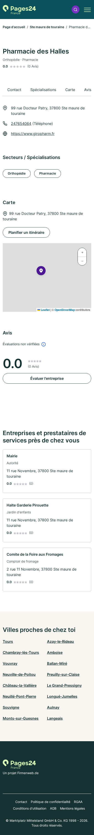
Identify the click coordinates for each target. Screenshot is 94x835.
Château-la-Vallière (20, 685)
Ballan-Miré (57, 663)
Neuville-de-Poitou (19, 674)
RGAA (78, 802)
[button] (75, 9)
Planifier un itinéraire (26, 232)
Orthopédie (17, 173)
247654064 (21, 123)
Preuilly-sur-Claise (63, 674)
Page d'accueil (14, 27)
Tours (8, 641)
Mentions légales (72, 808)
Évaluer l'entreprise (47, 378)
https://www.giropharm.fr (33, 133)
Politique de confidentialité (50, 802)
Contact (21, 802)
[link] (47, 471)
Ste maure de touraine (47, 27)
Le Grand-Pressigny (64, 685)
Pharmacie (47, 173)
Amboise (55, 652)
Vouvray (10, 663)
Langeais (55, 718)
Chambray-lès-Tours (21, 652)
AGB (53, 808)
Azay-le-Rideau (60, 641)
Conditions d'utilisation (29, 808)
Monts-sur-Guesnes (21, 718)
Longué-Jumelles (62, 696)
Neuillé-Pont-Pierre (19, 696)
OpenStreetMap (65, 310)
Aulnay (53, 707)
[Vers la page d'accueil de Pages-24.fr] (19, 9)
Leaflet (45, 310)
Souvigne (11, 707)
